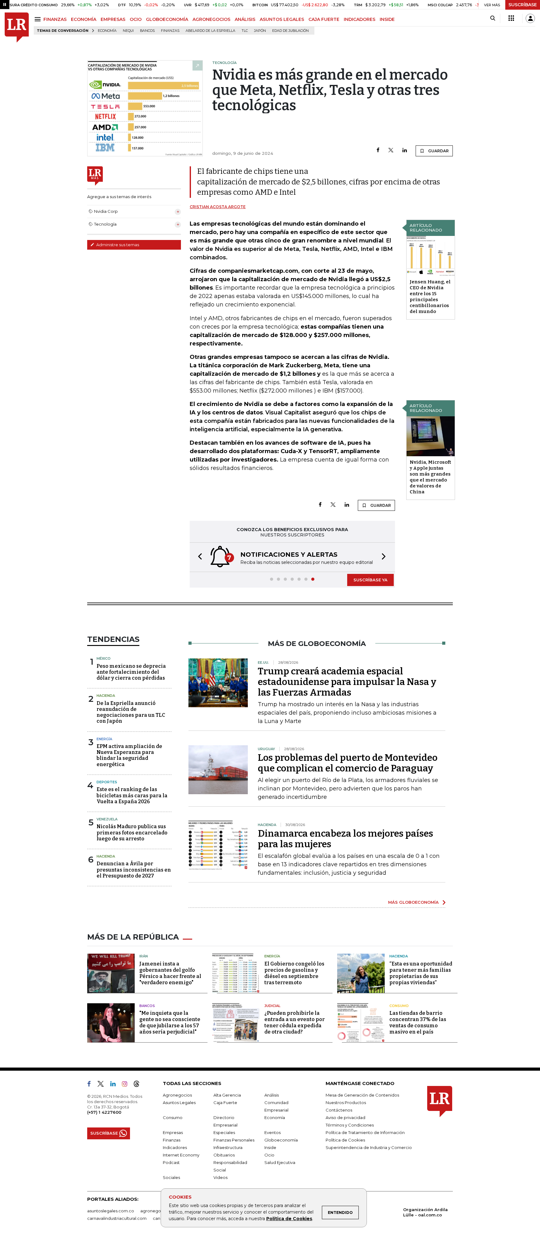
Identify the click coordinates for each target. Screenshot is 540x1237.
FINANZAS (55, 19)
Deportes (107, 782)
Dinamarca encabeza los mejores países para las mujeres (345, 839)
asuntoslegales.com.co (110, 1210)
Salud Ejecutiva (279, 1162)
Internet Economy (181, 1154)
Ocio (269, 1154)
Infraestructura (227, 1147)
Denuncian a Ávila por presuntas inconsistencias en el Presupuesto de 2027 (134, 869)
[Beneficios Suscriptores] (511, 18)
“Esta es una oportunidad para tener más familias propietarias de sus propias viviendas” (420, 973)
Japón (260, 31)
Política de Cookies (289, 1218)
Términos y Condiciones (350, 1124)
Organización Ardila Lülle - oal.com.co (425, 1212)
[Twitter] (391, 151)
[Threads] (139, 1085)
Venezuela (107, 819)
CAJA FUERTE (323, 19)
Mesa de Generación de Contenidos (362, 1095)
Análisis (271, 1095)
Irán (143, 956)
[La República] (17, 27)
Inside (270, 1147)
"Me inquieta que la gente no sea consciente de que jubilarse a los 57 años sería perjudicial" (169, 1022)
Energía (104, 739)
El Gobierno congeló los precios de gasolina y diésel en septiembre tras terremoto (294, 973)
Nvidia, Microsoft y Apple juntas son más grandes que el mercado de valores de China (430, 477)
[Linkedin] (404, 151)
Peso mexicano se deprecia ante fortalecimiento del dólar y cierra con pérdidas (131, 672)
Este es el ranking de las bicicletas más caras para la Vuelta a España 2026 (132, 795)
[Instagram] (127, 1085)
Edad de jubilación (290, 31)
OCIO (136, 19)
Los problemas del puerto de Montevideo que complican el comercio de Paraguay (348, 763)
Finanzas (170, 31)
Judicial (272, 1006)
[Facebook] (378, 151)
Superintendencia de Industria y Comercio (369, 1147)
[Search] (492, 18)
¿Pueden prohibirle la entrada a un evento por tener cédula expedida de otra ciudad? (294, 1022)
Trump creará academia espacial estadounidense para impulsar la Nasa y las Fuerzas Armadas (347, 682)
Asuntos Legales (179, 1102)
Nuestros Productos (346, 1102)
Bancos (147, 31)
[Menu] (38, 19)
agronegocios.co (157, 1210)
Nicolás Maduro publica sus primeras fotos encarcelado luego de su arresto (132, 832)
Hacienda (106, 695)
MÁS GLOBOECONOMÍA (413, 902)
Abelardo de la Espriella (210, 31)
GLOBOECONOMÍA (167, 19)
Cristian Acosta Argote (218, 206)
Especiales (224, 1132)
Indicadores (175, 1147)
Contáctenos (339, 1109)
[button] (198, 557)
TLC (245, 31)
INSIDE (387, 19)
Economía (107, 31)
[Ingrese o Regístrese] (530, 18)
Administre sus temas (117, 244)
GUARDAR (438, 151)
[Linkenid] (115, 1085)
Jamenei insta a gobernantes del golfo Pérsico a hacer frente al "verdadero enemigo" (170, 973)
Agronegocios (177, 1095)
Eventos (272, 1132)
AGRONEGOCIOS (211, 19)
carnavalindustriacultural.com (117, 1218)
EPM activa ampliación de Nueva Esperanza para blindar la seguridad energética (129, 755)
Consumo (399, 1006)
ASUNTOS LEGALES (282, 19)
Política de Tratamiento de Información (365, 1132)
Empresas (173, 1132)
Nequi (128, 31)
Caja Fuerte (225, 1102)
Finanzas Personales (233, 1139)
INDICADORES (359, 19)
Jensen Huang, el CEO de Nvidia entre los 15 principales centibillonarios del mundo (430, 296)
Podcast (171, 1162)
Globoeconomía (281, 1139)
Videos (220, 1177)
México (104, 658)
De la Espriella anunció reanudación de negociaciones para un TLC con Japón (131, 712)
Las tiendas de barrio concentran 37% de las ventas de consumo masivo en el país (417, 1022)
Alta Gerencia (227, 1095)
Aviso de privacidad (345, 1117)
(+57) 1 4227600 (104, 1112)
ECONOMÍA (83, 19)
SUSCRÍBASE (522, 4)
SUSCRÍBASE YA (370, 579)
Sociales (171, 1177)
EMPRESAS (113, 19)
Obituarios (224, 1154)
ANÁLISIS (245, 19)
